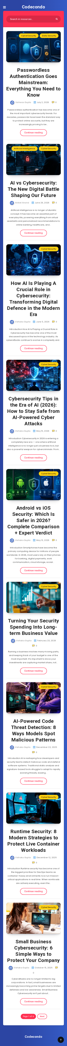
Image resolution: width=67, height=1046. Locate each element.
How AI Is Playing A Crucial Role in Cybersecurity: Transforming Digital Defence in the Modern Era (33, 298)
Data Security (49, 35)
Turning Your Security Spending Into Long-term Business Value (33, 627)
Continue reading (33, 132)
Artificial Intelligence (24, 148)
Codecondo (33, 6)
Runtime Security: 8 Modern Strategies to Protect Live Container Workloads (33, 840)
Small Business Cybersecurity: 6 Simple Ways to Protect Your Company (33, 951)
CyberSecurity (28, 35)
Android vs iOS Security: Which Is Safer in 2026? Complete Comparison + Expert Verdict (33, 520)
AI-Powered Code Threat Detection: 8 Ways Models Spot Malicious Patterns (33, 730)
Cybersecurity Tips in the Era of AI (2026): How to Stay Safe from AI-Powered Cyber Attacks (33, 411)
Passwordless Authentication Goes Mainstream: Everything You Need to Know (33, 82)
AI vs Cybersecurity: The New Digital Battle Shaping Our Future (33, 189)
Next (42, 1016)
